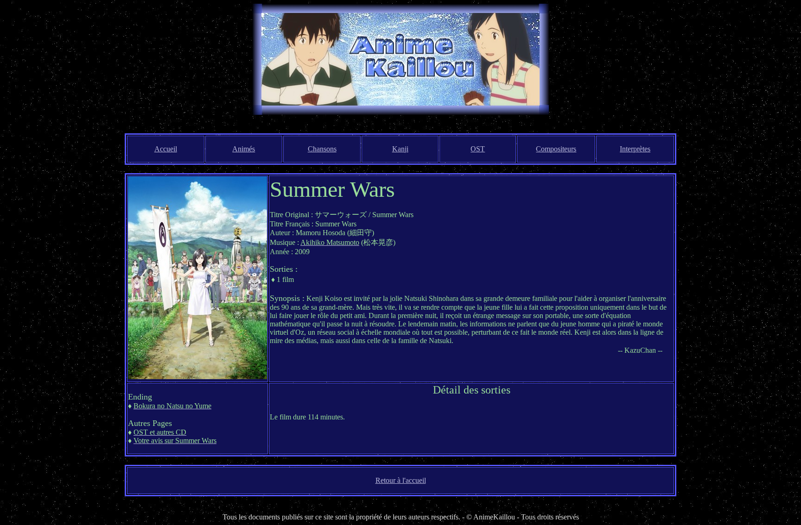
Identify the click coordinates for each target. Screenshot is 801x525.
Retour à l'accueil (400, 480)
